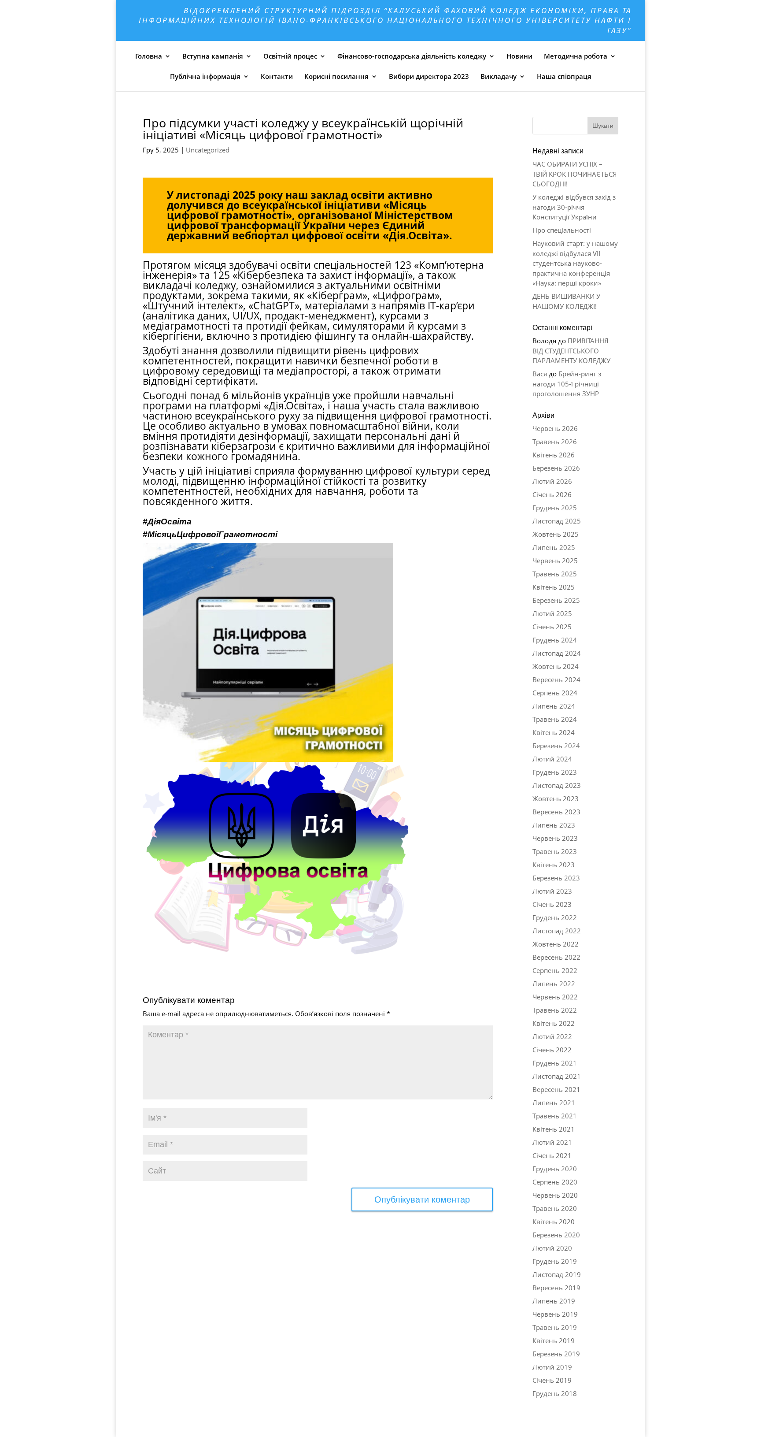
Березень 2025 (556, 600)
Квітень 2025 (553, 587)
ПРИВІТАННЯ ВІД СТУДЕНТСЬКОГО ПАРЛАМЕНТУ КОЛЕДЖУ (571, 350)
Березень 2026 (556, 468)
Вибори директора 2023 (429, 76)
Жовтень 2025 (555, 534)
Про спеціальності (561, 230)
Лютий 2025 (552, 613)
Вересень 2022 (556, 957)
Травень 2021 (554, 1115)
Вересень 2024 (556, 679)
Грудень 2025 (554, 507)
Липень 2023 (553, 825)
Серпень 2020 (554, 1181)
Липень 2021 (553, 1102)
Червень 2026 (555, 428)
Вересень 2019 (556, 1287)
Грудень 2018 (554, 1393)
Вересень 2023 (556, 811)
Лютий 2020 (552, 1248)
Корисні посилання (336, 76)
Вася (539, 373)
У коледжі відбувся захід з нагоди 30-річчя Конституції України (574, 207)
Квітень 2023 (553, 864)
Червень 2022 (555, 996)
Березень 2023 (556, 877)
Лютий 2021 (552, 1142)
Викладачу (498, 76)
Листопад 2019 (556, 1274)
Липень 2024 (553, 706)
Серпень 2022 (554, 970)
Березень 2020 (556, 1234)
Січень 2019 (552, 1380)
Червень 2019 (555, 1314)
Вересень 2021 (556, 1089)
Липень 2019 (553, 1300)
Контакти (277, 76)
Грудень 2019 (554, 1261)
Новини (519, 56)
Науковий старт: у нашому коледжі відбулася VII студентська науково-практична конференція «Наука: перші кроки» (575, 263)
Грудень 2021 (554, 1062)
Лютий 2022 (552, 1036)
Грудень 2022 (554, 917)
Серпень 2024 (554, 692)
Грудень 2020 (554, 1168)
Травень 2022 (554, 1010)
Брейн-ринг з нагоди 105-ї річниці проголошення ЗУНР (566, 383)
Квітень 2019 (553, 1340)
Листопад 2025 (556, 520)
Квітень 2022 (553, 1023)
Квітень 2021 (553, 1129)
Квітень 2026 (553, 454)
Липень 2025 (553, 547)
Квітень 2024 (553, 732)
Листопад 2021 (556, 1076)
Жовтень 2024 (555, 666)
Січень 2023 (552, 904)
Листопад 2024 (556, 653)
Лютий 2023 (552, 891)
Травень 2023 (554, 851)
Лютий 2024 (552, 758)
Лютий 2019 (552, 1367)
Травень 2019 (554, 1327)
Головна (148, 56)
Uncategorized (207, 149)
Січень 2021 (552, 1155)
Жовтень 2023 (555, 798)
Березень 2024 (556, 745)
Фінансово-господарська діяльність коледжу (411, 56)
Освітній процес (290, 56)
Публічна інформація (205, 76)
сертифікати (225, 381)
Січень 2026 (552, 494)
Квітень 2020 (553, 1221)
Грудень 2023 (554, 772)
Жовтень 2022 (555, 943)
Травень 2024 (554, 719)
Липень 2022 (553, 983)
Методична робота (575, 56)
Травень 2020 (554, 1208)
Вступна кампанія (212, 56)
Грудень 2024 (554, 639)
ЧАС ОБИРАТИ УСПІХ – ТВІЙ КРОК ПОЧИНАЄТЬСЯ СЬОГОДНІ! (574, 174)
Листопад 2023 (556, 785)
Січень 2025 (552, 626)
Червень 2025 (555, 560)
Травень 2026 (554, 441)
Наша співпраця (564, 76)
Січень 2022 (552, 1049)
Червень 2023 (555, 838)
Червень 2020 (555, 1195)
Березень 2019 (556, 1353)
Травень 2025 (554, 573)
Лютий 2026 (552, 481)
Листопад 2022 (556, 930)
